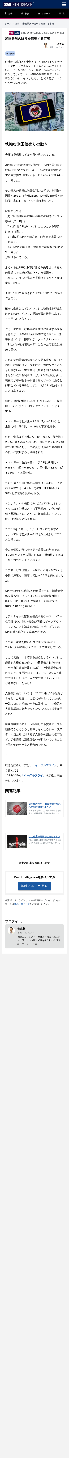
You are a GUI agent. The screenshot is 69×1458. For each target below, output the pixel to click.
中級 (11, 33)
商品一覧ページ (22, 903)
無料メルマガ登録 (34, 885)
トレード (46, 13)
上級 (17, 33)
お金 (10, 13)
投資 (27, 13)
